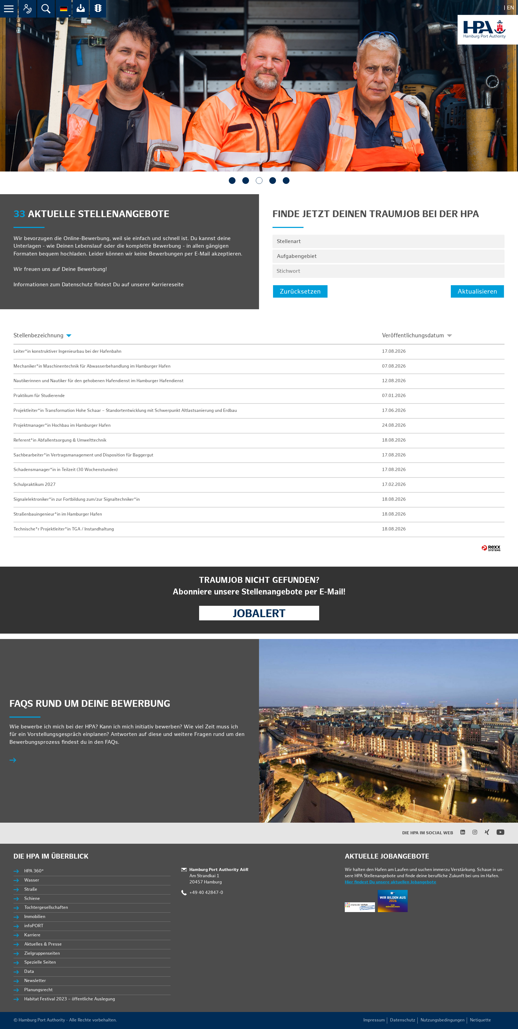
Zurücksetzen (300, 291)
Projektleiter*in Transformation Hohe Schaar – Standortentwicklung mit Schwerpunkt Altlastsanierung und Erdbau (125, 410)
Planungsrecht (38, 990)
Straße (30, 889)
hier (190, 284)
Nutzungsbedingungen (443, 1020)
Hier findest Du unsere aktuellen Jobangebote (390, 882)
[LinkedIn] (459, 833)
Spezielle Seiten (40, 962)
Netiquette (480, 1020)
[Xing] (484, 833)
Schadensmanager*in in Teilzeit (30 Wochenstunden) (65, 469)
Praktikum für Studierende (39, 395)
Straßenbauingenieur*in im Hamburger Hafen (57, 514)
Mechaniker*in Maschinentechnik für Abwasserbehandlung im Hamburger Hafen (92, 366)
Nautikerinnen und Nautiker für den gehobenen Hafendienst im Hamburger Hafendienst (98, 381)
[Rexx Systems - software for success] (491, 548)
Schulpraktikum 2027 (34, 484)
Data (29, 971)
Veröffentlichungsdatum (413, 335)
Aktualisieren (477, 291)
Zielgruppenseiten (42, 953)
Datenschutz (402, 1020)
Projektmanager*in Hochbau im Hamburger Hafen (62, 425)
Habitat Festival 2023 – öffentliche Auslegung (69, 999)
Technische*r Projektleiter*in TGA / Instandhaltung (63, 529)
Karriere (32, 935)
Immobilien (34, 916)
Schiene (32, 898)
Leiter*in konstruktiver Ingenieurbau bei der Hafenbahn (67, 351)
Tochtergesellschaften (46, 907)
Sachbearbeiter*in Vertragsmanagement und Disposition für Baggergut (83, 455)
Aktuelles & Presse (43, 944)
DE (498, 8)
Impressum (374, 1020)
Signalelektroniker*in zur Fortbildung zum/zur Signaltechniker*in (76, 499)
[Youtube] (497, 835)
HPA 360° (34, 871)
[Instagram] (471, 833)
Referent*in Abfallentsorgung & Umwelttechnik (59, 440)
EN (510, 8)
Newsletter (35, 980)
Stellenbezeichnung (38, 335)
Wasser (31, 880)
